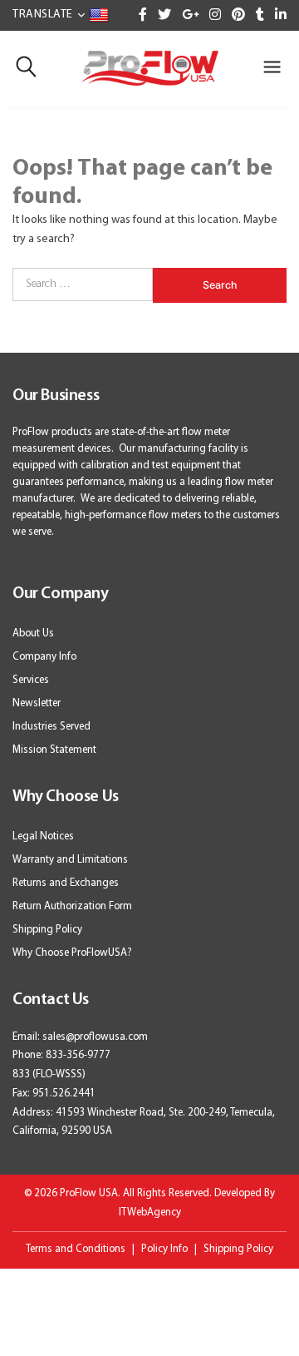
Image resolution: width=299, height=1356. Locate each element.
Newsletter (36, 703)
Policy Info (164, 1249)
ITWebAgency (150, 1212)
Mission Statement (54, 750)
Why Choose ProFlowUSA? (72, 953)
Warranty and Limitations (70, 859)
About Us (33, 633)
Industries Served (51, 726)
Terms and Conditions (75, 1249)
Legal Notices (43, 836)
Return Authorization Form (72, 906)
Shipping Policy (47, 929)
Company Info (44, 656)
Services (30, 680)
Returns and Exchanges (65, 883)
